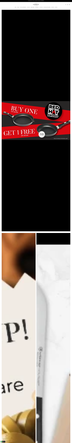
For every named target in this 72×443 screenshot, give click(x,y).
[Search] (66, 5)
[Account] (67, 5)
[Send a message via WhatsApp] (1, 442)
